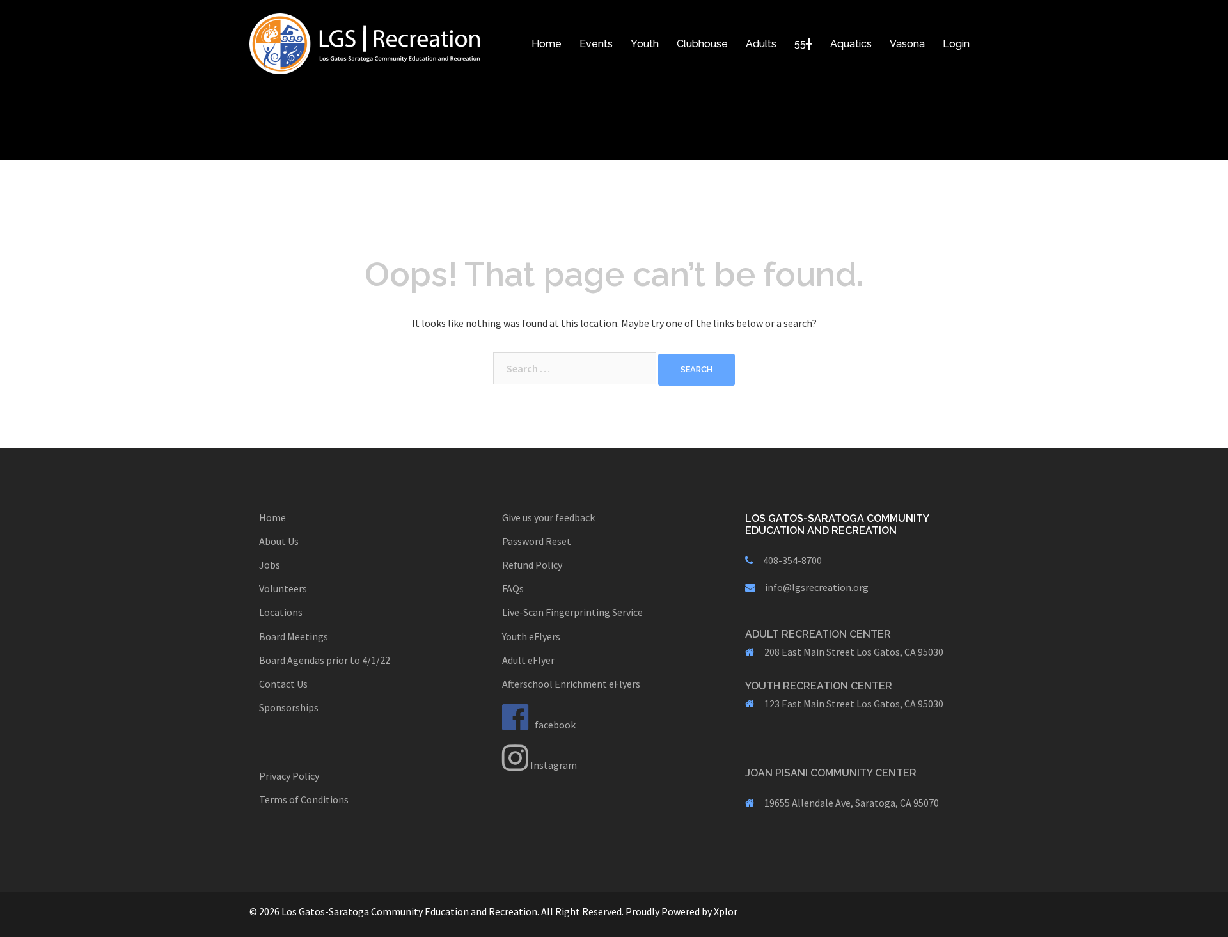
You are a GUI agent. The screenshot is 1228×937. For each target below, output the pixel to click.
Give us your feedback (548, 517)
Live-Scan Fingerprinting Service (572, 612)
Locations (281, 612)
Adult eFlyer (528, 660)
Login (956, 44)
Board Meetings (293, 636)
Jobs (269, 564)
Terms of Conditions (304, 799)
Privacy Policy (289, 775)
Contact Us (283, 683)
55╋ (803, 44)
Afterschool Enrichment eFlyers (571, 683)
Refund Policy (532, 564)
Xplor (725, 911)
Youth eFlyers (531, 636)
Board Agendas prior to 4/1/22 (324, 660)
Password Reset (536, 541)
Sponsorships (289, 707)
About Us (279, 541)
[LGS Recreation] (364, 42)
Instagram (552, 765)
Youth (645, 44)
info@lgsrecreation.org (817, 587)
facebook (555, 724)
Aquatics (851, 44)
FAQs (513, 588)
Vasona (907, 44)
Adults (761, 44)
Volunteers (283, 588)
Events (596, 44)
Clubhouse (702, 44)
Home (546, 44)
